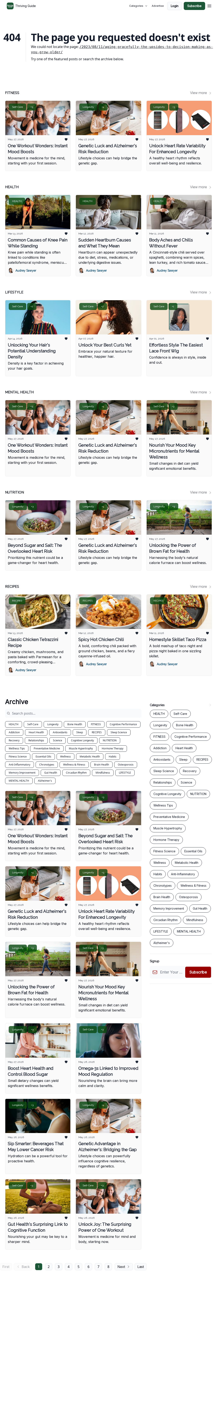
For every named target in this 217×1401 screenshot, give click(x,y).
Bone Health (74, 724)
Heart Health (36, 732)
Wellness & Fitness (74, 764)
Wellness (65, 756)
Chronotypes (46, 764)
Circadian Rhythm (76, 772)
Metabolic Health (90, 756)
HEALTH (13, 724)
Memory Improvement (22, 772)
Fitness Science (18, 756)
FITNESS (96, 724)
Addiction (14, 732)
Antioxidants (60, 732)
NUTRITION (110, 740)
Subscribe (194, 6)
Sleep (79, 732)
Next (121, 1267)
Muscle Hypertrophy (81, 748)
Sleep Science (119, 732)
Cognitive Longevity (82, 740)
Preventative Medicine (47, 748)
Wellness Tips (17, 748)
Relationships (36, 740)
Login (174, 6)
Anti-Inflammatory (19, 764)
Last (140, 1267)
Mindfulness (103, 772)
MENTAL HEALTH (19, 781)
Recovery (14, 740)
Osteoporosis (126, 764)
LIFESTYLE (125, 772)
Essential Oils (43, 756)
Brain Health (101, 764)
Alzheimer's (45, 781)
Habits (112, 756)
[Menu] (209, 5)
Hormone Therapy (112, 748)
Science (57, 740)
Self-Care (32, 724)
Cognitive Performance (123, 724)
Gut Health (50, 772)
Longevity (52, 724)
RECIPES (97, 732)
